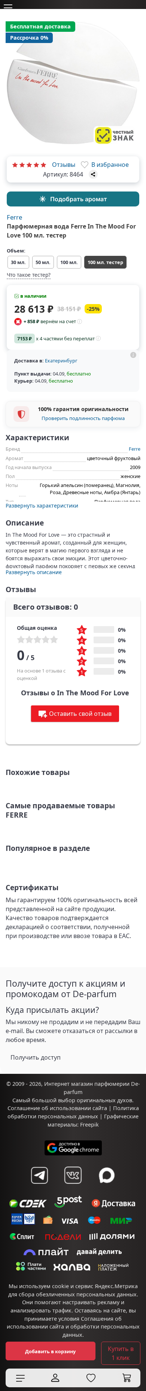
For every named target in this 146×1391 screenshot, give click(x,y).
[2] (22, 164)
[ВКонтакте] (73, 1175)
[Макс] (106, 1175)
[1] (15, 164)
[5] (43, 164)
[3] (29, 164)
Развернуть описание (34, 572)
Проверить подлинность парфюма (83, 418)
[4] (36, 164)
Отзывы (63, 164)
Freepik (89, 1124)
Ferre (14, 217)
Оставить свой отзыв (80, 714)
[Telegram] (39, 1175)
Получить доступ (35, 1057)
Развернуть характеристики (42, 505)
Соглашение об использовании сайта (57, 1108)
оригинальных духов (104, 1100)
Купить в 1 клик (121, 1353)
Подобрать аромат (78, 199)
